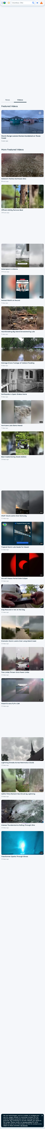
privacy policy (27, 1122)
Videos (20, 100)
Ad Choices (24, 1125)
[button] (42, 1115)
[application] (22, 122)
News (7, 100)
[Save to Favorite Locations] (9, 3)
